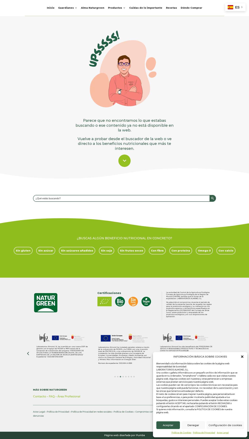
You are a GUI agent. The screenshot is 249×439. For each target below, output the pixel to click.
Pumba (140, 435)
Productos (115, 7)
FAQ (52, 396)
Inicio (50, 7)
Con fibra (157, 250)
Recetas (171, 7)
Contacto (39, 396)
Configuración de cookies (225, 425)
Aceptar (168, 425)
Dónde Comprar (191, 7)
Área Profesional (68, 396)
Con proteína (180, 250)
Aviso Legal (223, 432)
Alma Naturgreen (92, 7)
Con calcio (226, 250)
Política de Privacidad (204, 432)
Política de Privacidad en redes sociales (91, 411)
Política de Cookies (181, 432)
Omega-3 (204, 250)
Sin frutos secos (131, 250)
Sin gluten (23, 250)
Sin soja (106, 250)
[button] (242, 356)
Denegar (193, 425)
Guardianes (66, 7)
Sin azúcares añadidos (77, 250)
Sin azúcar (45, 250)
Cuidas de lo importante (145, 7)
